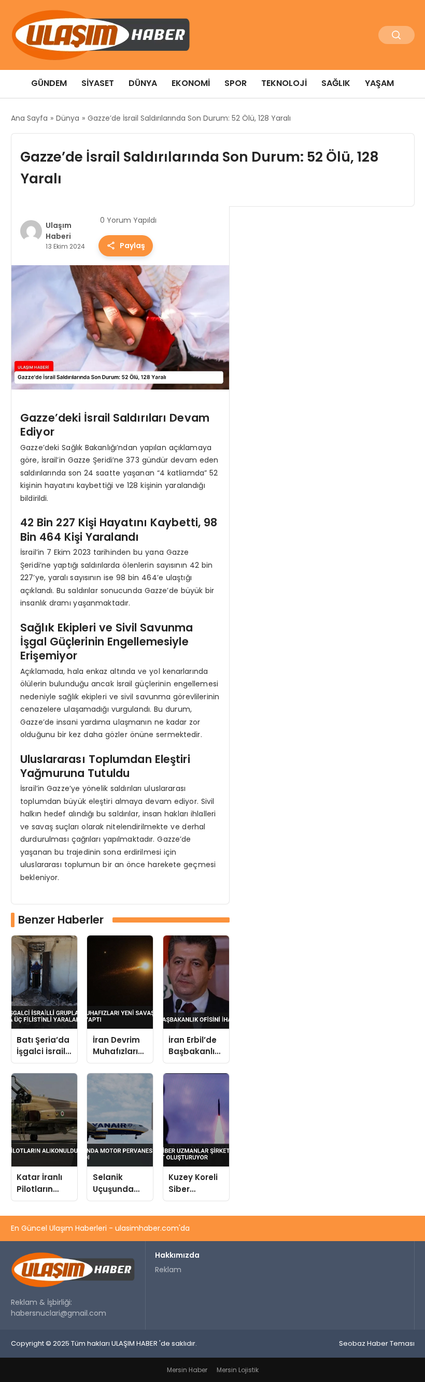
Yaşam (379, 83)
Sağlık (335, 83)
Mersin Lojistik (238, 1369)
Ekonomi (191, 83)
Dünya (143, 83)
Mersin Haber (187, 1369)
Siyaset (97, 83)
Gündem (49, 83)
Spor (235, 83)
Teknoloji (284, 83)
